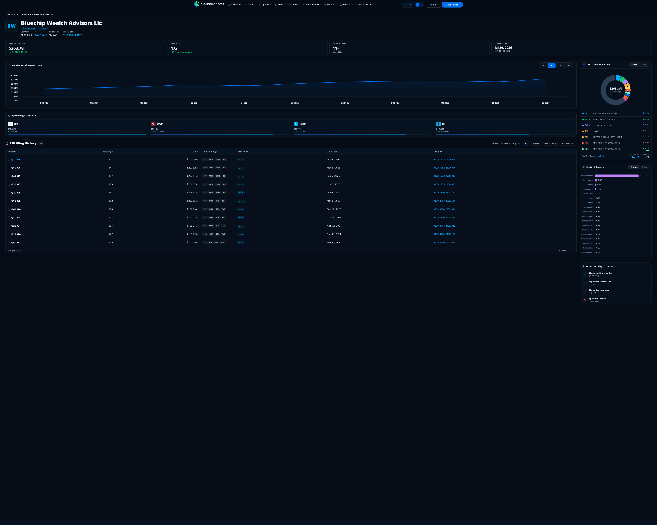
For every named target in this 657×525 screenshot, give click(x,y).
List (645, 64)
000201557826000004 (444, 167)
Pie (635, 64)
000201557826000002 (444, 175)
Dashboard (235, 4)
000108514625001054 (444, 209)
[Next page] (572, 250)
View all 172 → (600, 156)
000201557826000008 (444, 159)
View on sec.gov (72, 34)
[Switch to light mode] (419, 4)
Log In (433, 4)
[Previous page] (555, 250)
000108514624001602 (444, 242)
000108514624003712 (444, 225)
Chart (635, 167)
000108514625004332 (444, 192)
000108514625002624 (444, 200)
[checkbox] (9, 159)
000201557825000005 (444, 184)
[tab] (544, 65)
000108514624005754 (444, 217)
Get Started (452, 4)
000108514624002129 (444, 234)
